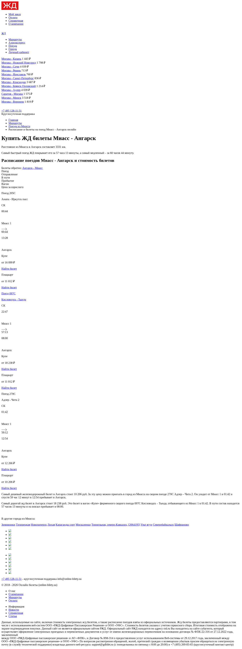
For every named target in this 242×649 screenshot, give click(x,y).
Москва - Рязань (11, 70)
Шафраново (182, 524)
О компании (16, 23)
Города (13, 49)
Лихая (51, 524)
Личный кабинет (19, 52)
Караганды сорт (65, 524)
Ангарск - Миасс (32, 167)
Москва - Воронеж (12, 101)
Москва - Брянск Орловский (18, 86)
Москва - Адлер (11, 89)
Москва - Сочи (10, 66)
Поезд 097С (8, 293)
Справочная (16, 20)
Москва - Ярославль (13, 74)
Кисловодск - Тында (13, 299)
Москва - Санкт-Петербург (17, 78)
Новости (14, 609)
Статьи (13, 616)
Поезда (13, 45)
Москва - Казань (11, 58)
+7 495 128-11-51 (11, 110)
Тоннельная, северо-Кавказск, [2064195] (115, 524)
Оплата (13, 17)
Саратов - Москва (12, 93)
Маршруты (15, 39)
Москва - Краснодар (13, 82)
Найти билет (9, 268)
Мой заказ (15, 14)
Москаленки (83, 524)
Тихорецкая (23, 524)
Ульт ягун (146, 524)
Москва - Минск (11, 97)
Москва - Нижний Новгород (18, 62)
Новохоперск (39, 524)
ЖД (3, 33)
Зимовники (8, 524)
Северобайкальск (163, 524)
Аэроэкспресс (17, 42)
